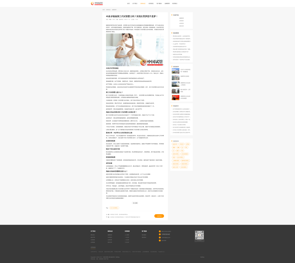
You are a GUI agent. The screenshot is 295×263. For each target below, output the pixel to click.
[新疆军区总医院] (175, 77)
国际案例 (144, 237)
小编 (117, 19)
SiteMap (118, 257)
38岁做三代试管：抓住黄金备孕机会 (119, 214)
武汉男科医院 (153, 251)
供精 (174, 157)
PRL (186, 147)
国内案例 (144, 235)
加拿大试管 (175, 167)
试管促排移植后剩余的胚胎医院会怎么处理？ (182, 57)
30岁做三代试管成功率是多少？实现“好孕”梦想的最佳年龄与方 (125, 217)
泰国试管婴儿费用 (108, 251)
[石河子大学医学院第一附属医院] (175, 71)
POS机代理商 (117, 251)
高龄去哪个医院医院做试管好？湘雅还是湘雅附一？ (182, 49)
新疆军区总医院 (185, 76)
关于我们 (134, 3)
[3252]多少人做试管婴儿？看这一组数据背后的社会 (182, 119)
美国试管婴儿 (176, 164)
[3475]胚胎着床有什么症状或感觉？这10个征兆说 (182, 109)
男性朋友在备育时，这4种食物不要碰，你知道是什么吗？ (182, 36)
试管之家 (101, 251)
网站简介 (93, 235)
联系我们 (174, 3)
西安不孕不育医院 (136, 251)
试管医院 (151, 3)
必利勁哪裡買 (146, 251)
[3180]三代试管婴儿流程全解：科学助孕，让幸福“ (182, 130)
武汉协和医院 (184, 154)
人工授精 (127, 235)
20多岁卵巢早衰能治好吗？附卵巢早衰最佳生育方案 (182, 38)
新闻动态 (143, 3)
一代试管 (127, 237)
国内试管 (181, 26)
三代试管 (127, 242)
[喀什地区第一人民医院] (175, 91)
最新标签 (176, 141)
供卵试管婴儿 (176, 154)
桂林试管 (175, 144)
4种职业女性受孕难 (177, 54)
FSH (182, 150)
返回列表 (159, 216)
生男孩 (187, 144)
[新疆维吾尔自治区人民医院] (175, 84)
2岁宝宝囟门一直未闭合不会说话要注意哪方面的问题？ (182, 59)
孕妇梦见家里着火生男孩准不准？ (181, 51)
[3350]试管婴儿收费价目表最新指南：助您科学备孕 (182, 114)
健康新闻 (114, 9)
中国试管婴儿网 (106, 257)
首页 (128, 3)
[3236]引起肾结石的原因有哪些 (180, 122)
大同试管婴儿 (183, 167)
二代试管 (127, 239)
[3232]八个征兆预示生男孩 (179, 124)
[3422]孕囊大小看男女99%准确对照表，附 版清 (182, 111)
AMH (177, 150)
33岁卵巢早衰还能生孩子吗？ (180, 46)
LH (173, 150)
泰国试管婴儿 (184, 164)
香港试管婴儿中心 (126, 251)
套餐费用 (167, 3)
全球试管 (181, 23)
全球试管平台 (94, 251)
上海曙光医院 (176, 160)
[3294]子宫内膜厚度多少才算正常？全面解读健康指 (182, 117)
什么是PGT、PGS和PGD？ (179, 44)
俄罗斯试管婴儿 (185, 160)
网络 (110, 19)
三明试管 (181, 144)
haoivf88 (163, 240)
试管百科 (181, 20)
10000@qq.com (165, 237)
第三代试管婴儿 (114, 208)
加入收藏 (135, 203)
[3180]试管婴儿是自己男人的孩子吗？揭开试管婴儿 (182, 132)
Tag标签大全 (161, 251)
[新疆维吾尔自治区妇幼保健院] (175, 97)
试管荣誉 (93, 239)
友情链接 (93, 242)
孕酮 (178, 147)
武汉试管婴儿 (180, 157)
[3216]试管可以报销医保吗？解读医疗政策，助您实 (182, 127)
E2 (182, 147)
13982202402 (165, 234)
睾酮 (174, 147)
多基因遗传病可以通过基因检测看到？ (182, 41)
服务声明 (93, 237)
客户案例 (159, 3)
